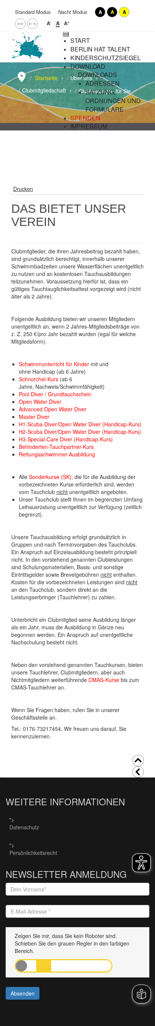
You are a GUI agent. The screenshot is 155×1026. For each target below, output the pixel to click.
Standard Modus (33, 11)
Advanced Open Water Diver (53, 409)
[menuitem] (80, 40)
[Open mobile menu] (66, 33)
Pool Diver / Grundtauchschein (55, 394)
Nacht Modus (72, 11)
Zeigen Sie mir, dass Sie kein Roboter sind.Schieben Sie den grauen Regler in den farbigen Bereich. (72, 943)
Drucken (23, 188)
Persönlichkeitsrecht (33, 852)
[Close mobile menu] (66, 35)
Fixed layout (20, 23)
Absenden (23, 993)
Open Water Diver (41, 401)
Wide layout (32, 23)
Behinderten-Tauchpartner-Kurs (57, 446)
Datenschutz (24, 827)
